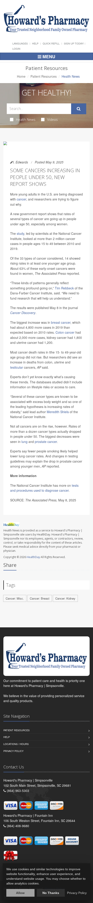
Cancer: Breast (39, 598)
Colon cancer (65, 332)
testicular (16, 367)
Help (35, 43)
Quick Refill (51, 43)
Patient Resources (43, 76)
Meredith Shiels (58, 412)
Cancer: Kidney (65, 598)
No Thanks (50, 893)
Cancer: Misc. (15, 598)
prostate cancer (46, 441)
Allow (20, 893)
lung (24, 441)
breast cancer (60, 322)
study (20, 233)
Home (21, 76)
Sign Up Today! (74, 43)
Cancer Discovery (22, 312)
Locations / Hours (16, 744)
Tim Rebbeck (64, 288)
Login (16, 48)
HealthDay (33, 557)
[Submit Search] (78, 108)
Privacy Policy (13, 751)
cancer (21, 199)
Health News (25, 119)
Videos (52, 119)
